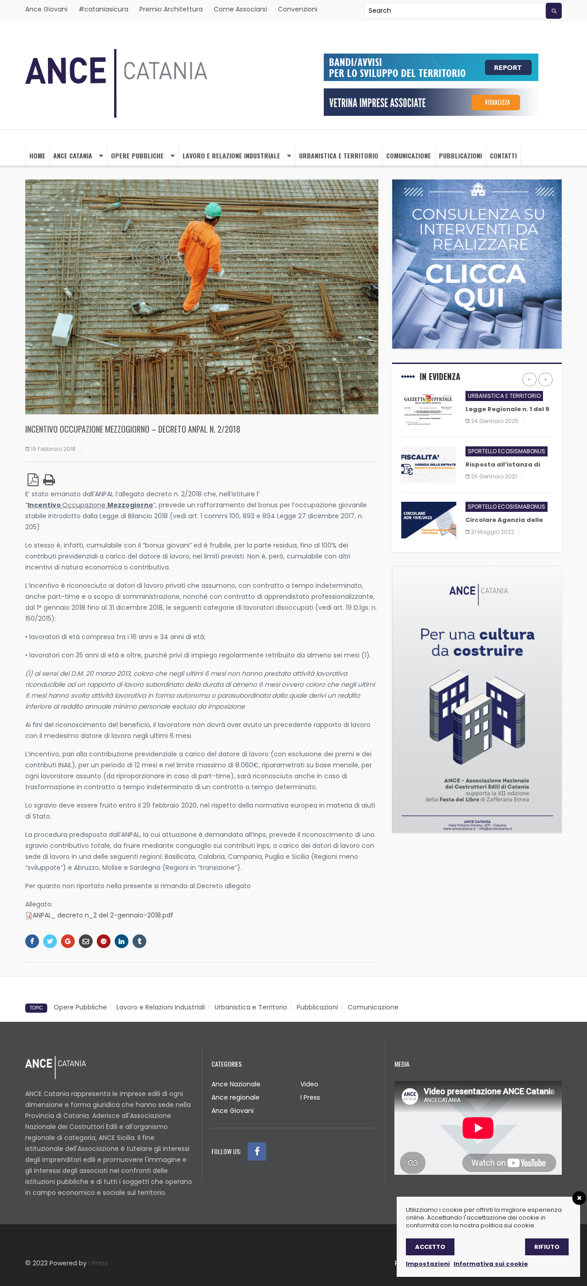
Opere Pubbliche (137, 155)
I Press (310, 1097)
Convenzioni (297, 9)
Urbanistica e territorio (338, 155)
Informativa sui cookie (491, 1263)
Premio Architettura (171, 9)
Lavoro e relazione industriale (231, 155)
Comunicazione (408, 155)
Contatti (503, 155)
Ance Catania (72, 155)
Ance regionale (235, 1097)
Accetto (430, 1247)
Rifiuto (546, 1247)
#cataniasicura (103, 9)
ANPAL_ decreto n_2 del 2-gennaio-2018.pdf (103, 915)
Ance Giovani (46, 9)
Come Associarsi (240, 9)
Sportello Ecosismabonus (506, 451)
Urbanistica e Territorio (251, 1007)
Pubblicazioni (460, 155)
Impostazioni (428, 1263)
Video (309, 1084)
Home (37, 155)
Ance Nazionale (235, 1084)
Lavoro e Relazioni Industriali (160, 1007)
